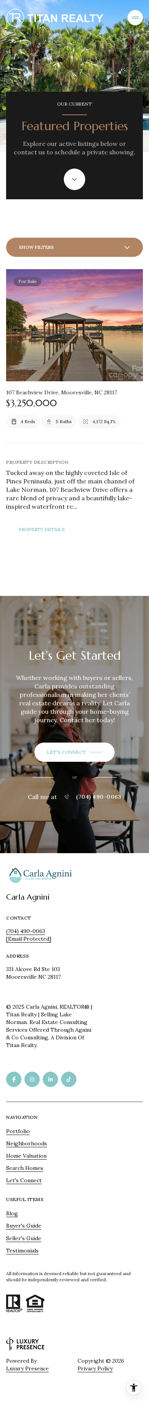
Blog (12, 1213)
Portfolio (18, 1131)
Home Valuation (26, 1155)
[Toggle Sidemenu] (135, 17)
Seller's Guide (23, 1238)
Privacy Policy (95, 1368)
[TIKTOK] (68, 1079)
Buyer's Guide (23, 1225)
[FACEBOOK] (13, 1079)
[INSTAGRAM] (32, 1079)
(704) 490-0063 (98, 796)
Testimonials (22, 1250)
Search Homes (24, 1168)
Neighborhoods (26, 1143)
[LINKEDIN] (50, 1079)
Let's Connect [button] (24, 1180)
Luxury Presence (27, 1368)
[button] (74, 752)
